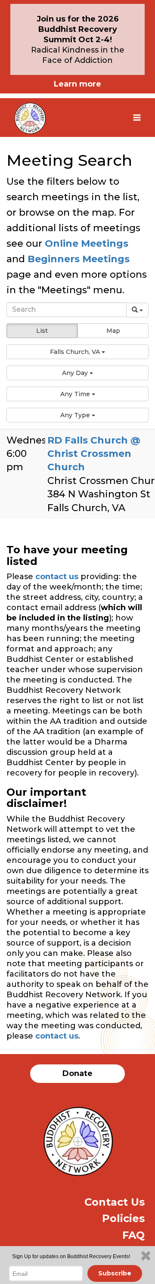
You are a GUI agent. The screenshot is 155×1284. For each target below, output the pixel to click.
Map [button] (113, 331)
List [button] (42, 331)
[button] (77, 351)
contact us (56, 576)
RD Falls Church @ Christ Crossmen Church (93, 453)
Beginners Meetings (77, 259)
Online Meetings (86, 243)
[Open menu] (137, 117)
